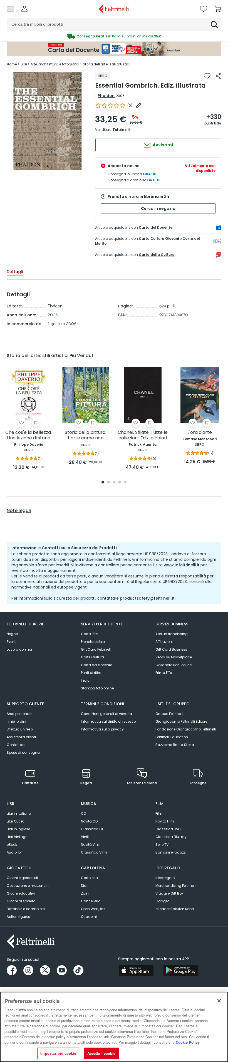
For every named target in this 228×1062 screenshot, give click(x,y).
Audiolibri (15, 852)
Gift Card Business (171, 649)
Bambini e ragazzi (170, 852)
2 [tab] (108, 482)
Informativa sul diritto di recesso (108, 721)
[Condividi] (218, 76)
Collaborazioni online (173, 665)
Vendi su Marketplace (173, 657)
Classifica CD (92, 829)
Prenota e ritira (93, 641)
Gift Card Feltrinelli (96, 649)
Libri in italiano (19, 813)
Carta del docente (96, 665)
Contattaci (16, 744)
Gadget (162, 901)
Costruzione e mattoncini (28, 885)
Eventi (11, 641)
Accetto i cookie (101, 1053)
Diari (84, 885)
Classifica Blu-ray (171, 836)
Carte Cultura (92, 657)
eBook (12, 844)
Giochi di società (21, 901)
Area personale (19, 713)
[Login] (24, 8)
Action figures (18, 916)
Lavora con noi (19, 649)
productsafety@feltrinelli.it (147, 598)
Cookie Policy (188, 1042)
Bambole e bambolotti (26, 908)
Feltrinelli (121, 129)
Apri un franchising (171, 633)
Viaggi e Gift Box (169, 893)
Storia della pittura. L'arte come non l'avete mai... (85, 435)
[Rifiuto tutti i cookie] (219, 1001)
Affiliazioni (164, 641)
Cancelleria (91, 901)
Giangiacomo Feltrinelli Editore (181, 721)
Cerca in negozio (158, 208)
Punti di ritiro (91, 672)
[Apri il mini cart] (218, 9)
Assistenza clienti (21, 737)
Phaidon (106, 95)
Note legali (19, 511)
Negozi (12, 633)
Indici (85, 680)
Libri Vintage (17, 836)
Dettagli (15, 271)
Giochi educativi (21, 893)
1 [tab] (47, 166)
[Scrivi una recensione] (138, 105)
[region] (114, 1027)
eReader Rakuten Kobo (174, 908)
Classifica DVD (167, 829)
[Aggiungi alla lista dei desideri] (207, 76)
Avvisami (162, 145)
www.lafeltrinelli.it (181, 565)
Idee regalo (165, 877)
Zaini (85, 893)
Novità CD (89, 821)
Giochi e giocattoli (22, 877)
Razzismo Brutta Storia (174, 744)
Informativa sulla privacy (102, 729)
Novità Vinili (90, 844)
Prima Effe (163, 672)
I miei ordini (16, 721)
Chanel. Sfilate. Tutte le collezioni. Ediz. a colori (143, 435)
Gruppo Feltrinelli (169, 713)
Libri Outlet (15, 821)
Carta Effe (89, 633)
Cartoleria (89, 877)
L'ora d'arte (199, 433)
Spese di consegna (23, 752)
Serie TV (161, 844)
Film (158, 813)
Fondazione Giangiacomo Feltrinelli (185, 729)
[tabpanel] (47, 121)
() (129, 105)
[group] (114, 36)
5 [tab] (125, 482)
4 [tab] (119, 482)
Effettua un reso (20, 729)
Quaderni (89, 916)
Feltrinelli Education (171, 737)
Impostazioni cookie (58, 1053)
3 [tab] (114, 482)
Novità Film (164, 821)
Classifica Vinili (94, 852)
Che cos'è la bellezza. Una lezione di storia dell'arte (28, 435)
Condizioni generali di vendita (106, 713)
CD (83, 813)
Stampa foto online (97, 688)
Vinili (85, 836)
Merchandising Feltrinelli (175, 885)
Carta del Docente (155, 227)
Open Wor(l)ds (93, 908)
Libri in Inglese (18, 829)
